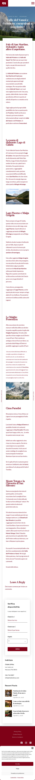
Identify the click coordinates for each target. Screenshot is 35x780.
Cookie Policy (14, 777)
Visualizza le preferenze (17, 773)
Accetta (17, 764)
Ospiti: (10, 637)
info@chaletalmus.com (12, 678)
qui (7, 279)
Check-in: (11, 617)
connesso (15, 586)
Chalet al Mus (13, 16)
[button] (32, 748)
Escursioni (23, 16)
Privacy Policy (20, 777)
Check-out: (12, 627)
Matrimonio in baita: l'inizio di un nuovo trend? (19, 693)
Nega (17, 768)
